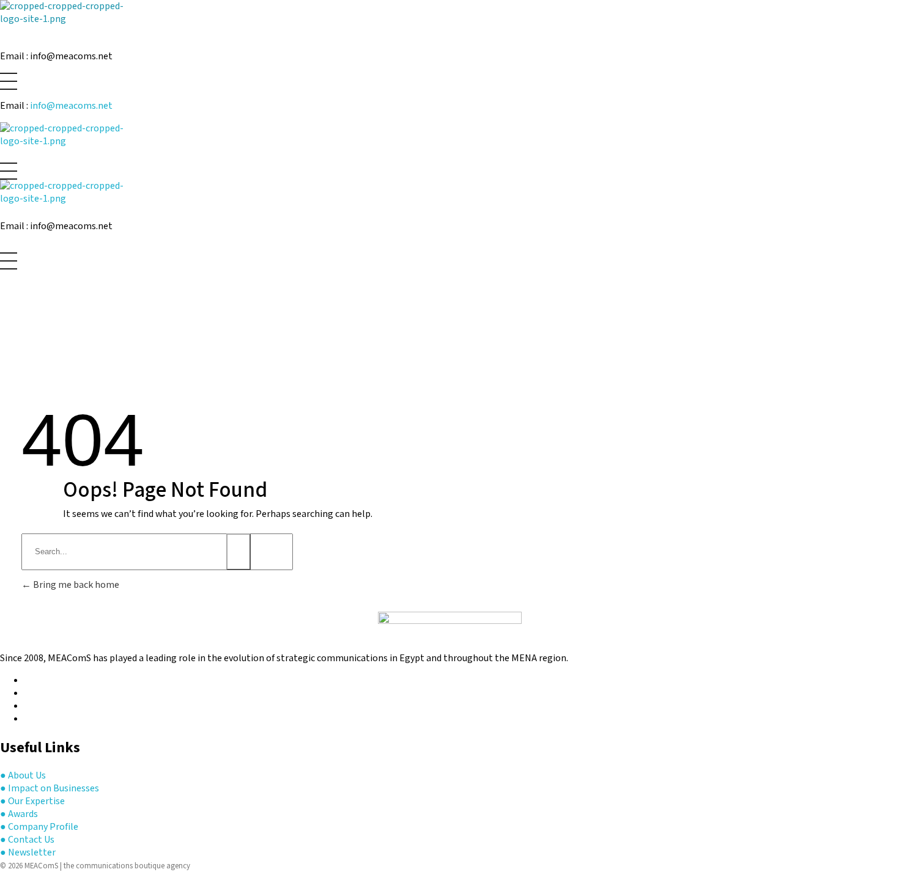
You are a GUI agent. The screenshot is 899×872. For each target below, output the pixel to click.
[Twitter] (28, 693)
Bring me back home (75, 585)
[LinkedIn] (28, 719)
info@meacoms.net (71, 106)
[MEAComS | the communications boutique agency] (72, 15)
